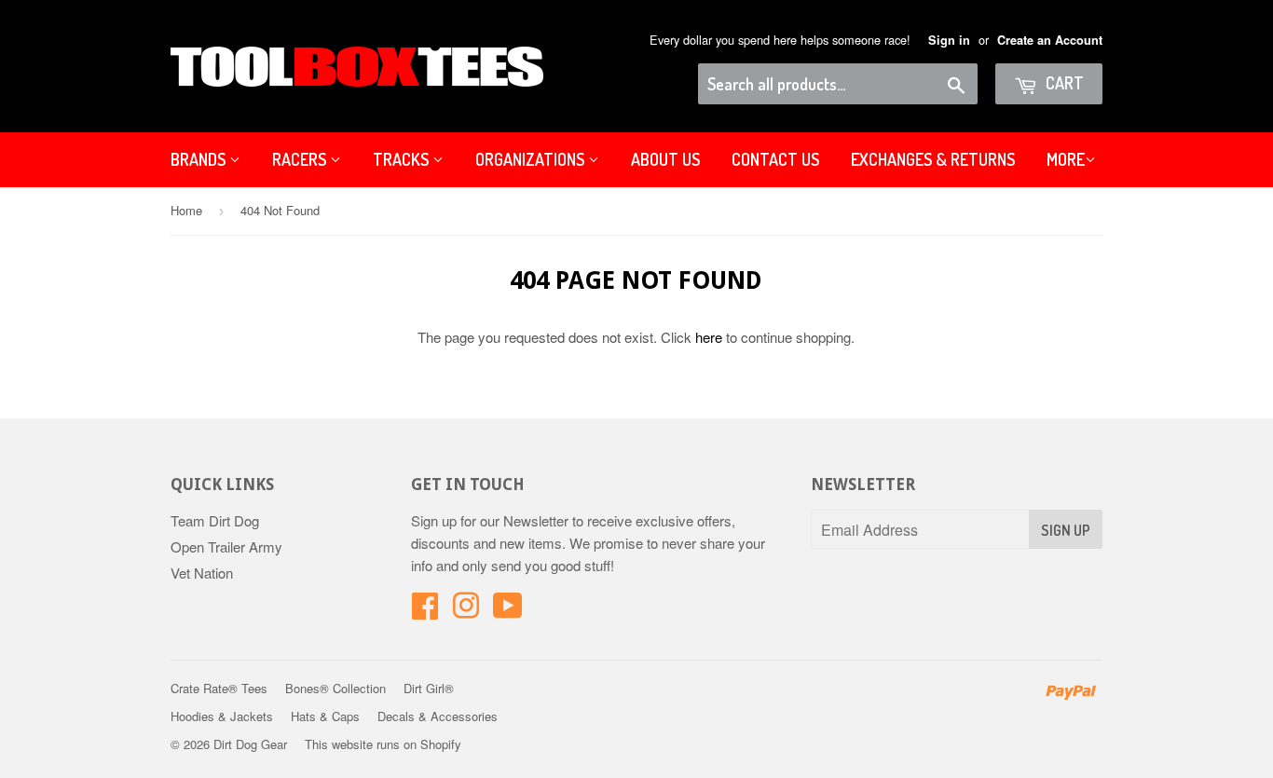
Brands (200, 159)
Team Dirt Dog (215, 520)
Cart (1063, 83)
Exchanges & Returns (933, 159)
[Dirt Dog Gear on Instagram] (466, 611)
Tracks (402, 159)
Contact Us (775, 159)
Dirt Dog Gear (250, 744)
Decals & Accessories (437, 716)
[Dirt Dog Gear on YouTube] (508, 611)
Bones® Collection (335, 688)
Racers (301, 159)
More (1066, 159)
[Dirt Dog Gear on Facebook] (425, 611)
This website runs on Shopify (383, 744)
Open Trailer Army (226, 546)
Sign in (949, 40)
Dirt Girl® (429, 688)
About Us (665, 159)
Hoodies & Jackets (222, 716)
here (708, 337)
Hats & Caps (325, 716)
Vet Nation (202, 572)
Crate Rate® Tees (219, 688)
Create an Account (1049, 40)
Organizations (531, 159)
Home (186, 210)
